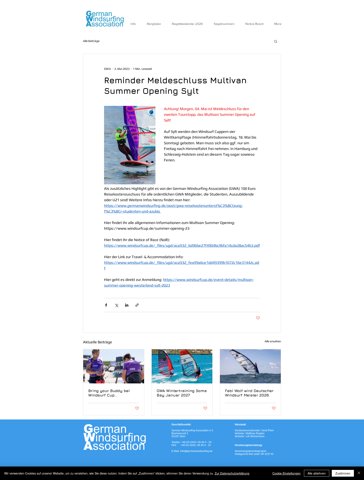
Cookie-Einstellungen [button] (286, 473)
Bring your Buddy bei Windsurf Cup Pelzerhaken (109, 392)
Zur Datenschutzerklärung (232, 473)
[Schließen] (358, 473)
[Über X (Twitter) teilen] (116, 305)
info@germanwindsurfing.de (196, 451)
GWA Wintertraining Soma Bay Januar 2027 (182, 392)
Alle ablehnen (317, 473)
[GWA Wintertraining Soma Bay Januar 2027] (182, 366)
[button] (276, 41)
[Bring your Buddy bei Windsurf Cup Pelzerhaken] (113, 366)
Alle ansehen (273, 341)
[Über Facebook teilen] (106, 305)
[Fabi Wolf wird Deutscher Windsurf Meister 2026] (250, 366)
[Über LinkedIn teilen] (127, 305)
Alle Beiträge (91, 41)
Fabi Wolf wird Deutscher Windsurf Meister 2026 (249, 392)
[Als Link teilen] (137, 305)
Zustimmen (342, 473)
